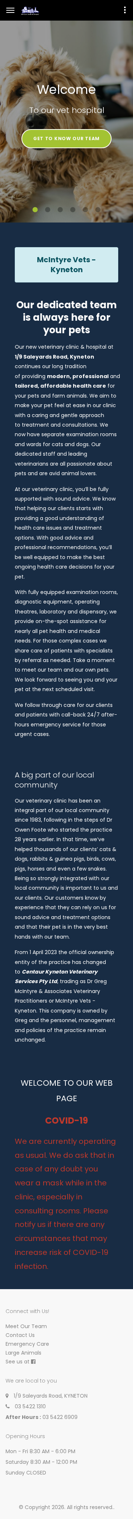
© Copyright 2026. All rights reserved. (66, 1507)
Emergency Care (27, 1344)
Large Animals (23, 1352)
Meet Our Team (26, 1326)
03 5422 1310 (30, 1406)
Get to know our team (66, 138)
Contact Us (20, 1335)
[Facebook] (33, 1361)
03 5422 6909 (60, 1417)
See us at (18, 1361)
